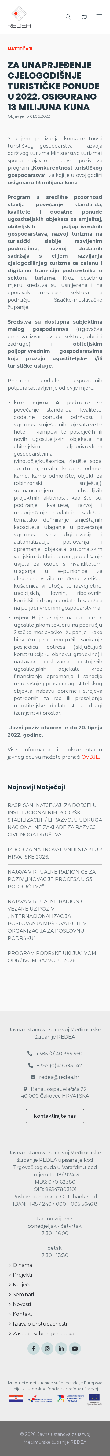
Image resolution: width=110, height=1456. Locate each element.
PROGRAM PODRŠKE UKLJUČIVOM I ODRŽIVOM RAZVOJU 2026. (53, 956)
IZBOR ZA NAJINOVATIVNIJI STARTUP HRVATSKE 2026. (55, 853)
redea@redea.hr (58, 1077)
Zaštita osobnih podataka (43, 1334)
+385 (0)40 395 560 (58, 1054)
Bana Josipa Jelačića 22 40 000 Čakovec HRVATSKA (55, 1092)
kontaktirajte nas (55, 1116)
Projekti (22, 1275)
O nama (22, 1265)
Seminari (23, 1294)
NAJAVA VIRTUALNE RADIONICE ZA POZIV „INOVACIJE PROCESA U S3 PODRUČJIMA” (52, 879)
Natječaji (23, 1285)
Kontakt (22, 1314)
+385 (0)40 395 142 (58, 1066)
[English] (84, 17)
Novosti (21, 1304)
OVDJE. (91, 757)
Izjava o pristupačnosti (39, 1324)
